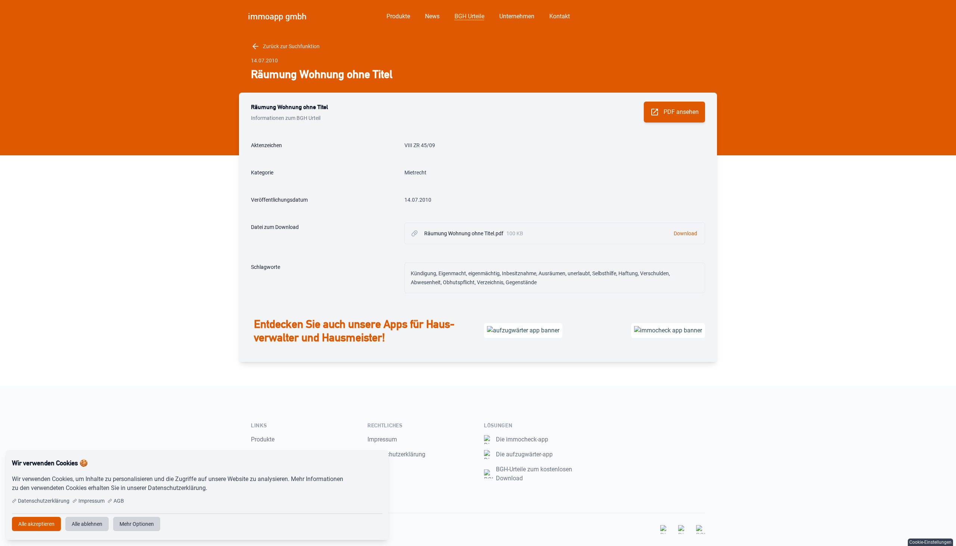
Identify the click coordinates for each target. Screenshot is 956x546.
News (432, 16)
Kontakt (559, 16)
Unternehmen (516, 16)
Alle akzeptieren (358, 463)
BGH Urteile (469, 16)
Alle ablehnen (87, 524)
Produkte (398, 16)
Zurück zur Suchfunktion (285, 46)
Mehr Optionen (137, 524)
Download (685, 233)
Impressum (382, 439)
